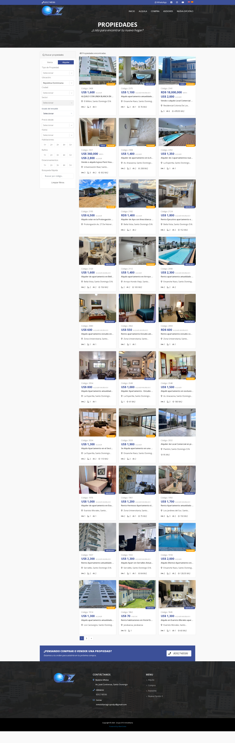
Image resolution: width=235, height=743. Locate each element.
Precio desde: (48, 119)
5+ (71, 144)
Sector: (45, 97)
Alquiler (65, 62)
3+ (58, 144)
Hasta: (44, 129)
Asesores (168, 11)
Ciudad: (45, 87)
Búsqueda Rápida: (50, 170)
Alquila (143, 11)
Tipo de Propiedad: (50, 67)
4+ (64, 144)
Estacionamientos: (50, 160)
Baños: (45, 150)
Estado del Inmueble (50, 109)
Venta (50, 62)
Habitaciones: (48, 139)
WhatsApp (162, 2)
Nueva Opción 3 (185, 11)
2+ (51, 144)
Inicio (132, 11)
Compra (155, 11)
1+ (45, 144)
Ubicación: (46, 77)
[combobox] (43, 73)
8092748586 (49, 2)
